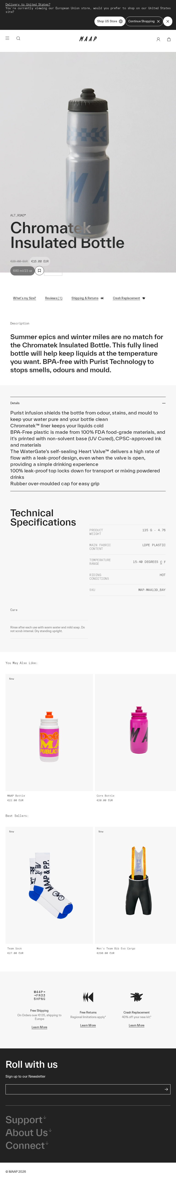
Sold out (53, 271)
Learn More (39, 1027)
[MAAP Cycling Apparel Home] (88, 40)
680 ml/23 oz (22, 271)
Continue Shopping (141, 21)
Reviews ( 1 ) (53, 298)
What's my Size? (24, 298)
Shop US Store (107, 21)
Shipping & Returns (85, 298)
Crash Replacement (126, 298)
